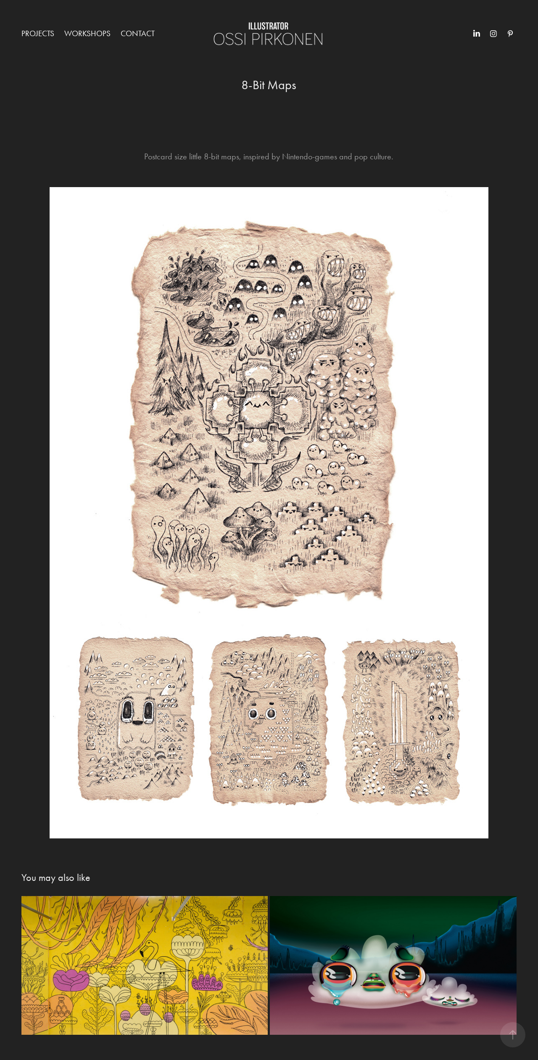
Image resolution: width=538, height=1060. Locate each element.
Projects (37, 33)
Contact (138, 33)
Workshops (87, 33)
